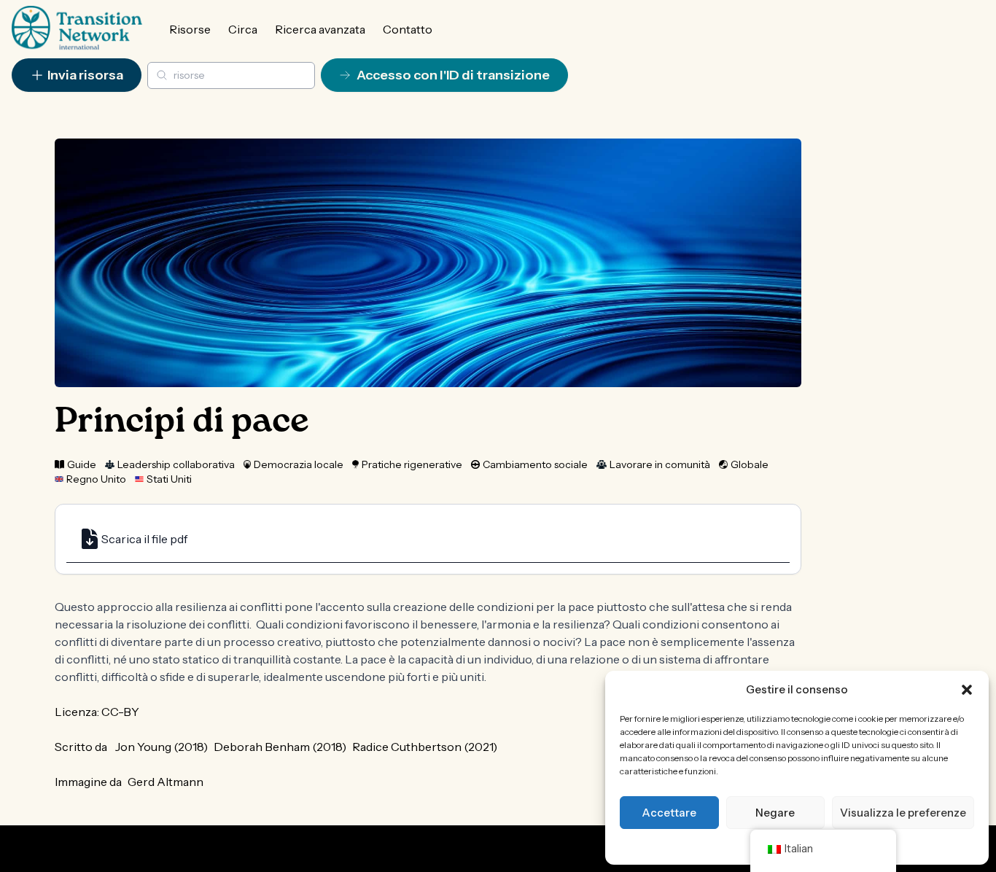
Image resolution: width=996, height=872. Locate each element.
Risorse (190, 29)
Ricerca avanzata (320, 29)
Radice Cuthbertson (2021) (424, 746)
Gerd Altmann (165, 781)
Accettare (669, 813)
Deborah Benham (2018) (280, 746)
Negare (775, 813)
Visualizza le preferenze (903, 813)
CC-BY (120, 711)
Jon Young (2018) (161, 746)
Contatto (407, 29)
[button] (967, 689)
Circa (242, 29)
